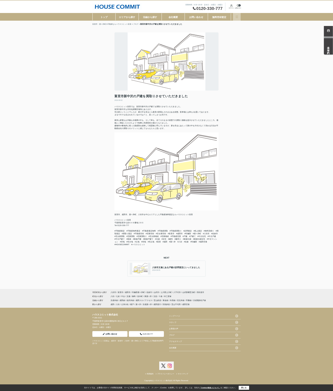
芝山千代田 (176, 304)
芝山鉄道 (158, 300)
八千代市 (177, 292)
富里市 (120, 292)
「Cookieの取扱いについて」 (210, 388)
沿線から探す (150, 17)
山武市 (156, 292)
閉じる (244, 388)
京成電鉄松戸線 (199, 300)
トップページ (174, 316)
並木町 (140, 296)
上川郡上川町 (166, 292)
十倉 (161, 296)
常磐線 (189, 300)
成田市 (127, 292)
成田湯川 (157, 304)
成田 (112, 304)
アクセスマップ (175, 341)
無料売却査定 (219, 17)
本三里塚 (167, 296)
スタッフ (172, 322)
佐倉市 (149, 292)
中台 (123, 296)
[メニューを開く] (236, 16)
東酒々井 (148, 296)
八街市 (113, 292)
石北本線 (181, 300)
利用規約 (150, 374)
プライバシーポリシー (165, 374)
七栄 (118, 296)
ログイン (231, 8)
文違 (129, 296)
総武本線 (131, 300)
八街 (113, 296)
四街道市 (200, 292)
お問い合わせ (196, 17)
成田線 (123, 300)
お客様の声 (173, 329)
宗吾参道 (166, 304)
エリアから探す (127, 17)
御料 (134, 296)
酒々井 (138, 304)
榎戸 (132, 304)
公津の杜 (125, 304)
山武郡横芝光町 (188, 292)
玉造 (155, 296)
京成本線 (114, 300)
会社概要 (173, 17)
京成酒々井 (147, 304)
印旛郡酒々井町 (138, 292)
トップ (104, 17)
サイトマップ (183, 374)
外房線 (173, 300)
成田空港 (186, 304)
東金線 (166, 300)
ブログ (172, 335)
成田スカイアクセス (144, 300)
